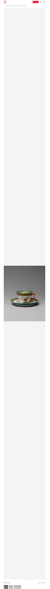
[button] (24, 293)
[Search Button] (41, 2)
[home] (4, 5)
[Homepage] (5, 2)
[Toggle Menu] (44, 2)
